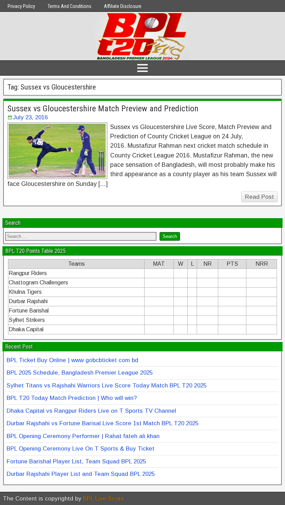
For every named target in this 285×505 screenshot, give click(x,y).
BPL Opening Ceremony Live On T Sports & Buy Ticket (80, 448)
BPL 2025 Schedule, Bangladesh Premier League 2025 (80, 372)
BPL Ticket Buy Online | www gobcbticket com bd (72, 360)
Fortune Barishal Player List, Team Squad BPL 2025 (76, 461)
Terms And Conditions (69, 6)
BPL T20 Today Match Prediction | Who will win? (72, 398)
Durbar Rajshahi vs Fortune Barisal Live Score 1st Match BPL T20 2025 (102, 423)
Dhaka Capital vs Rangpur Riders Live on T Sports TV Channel (91, 411)
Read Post (259, 197)
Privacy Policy (21, 6)
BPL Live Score (103, 498)
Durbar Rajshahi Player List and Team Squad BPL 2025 (81, 474)
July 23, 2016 (30, 117)
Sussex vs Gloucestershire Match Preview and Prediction (102, 108)
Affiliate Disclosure (122, 6)
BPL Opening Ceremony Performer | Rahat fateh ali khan (83, 436)
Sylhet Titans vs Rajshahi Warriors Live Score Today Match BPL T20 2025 (106, 385)
